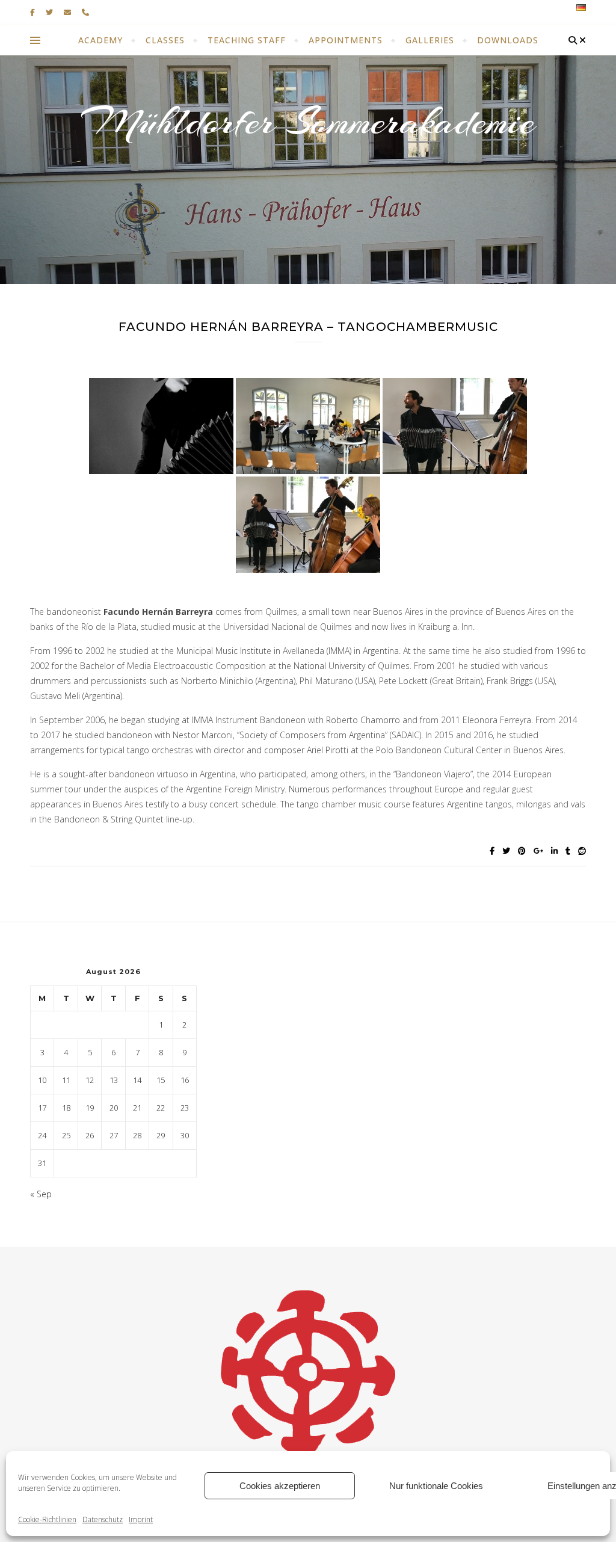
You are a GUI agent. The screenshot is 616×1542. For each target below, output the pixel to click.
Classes (165, 40)
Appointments (346, 40)
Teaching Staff (247, 40)
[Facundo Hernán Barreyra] (161, 426)
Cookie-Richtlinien (47, 1519)
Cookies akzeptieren (279, 1486)
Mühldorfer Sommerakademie (308, 121)
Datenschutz (102, 1519)
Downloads (507, 40)
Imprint (141, 1519)
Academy (100, 40)
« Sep (41, 1194)
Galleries (429, 40)
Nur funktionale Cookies (436, 1486)
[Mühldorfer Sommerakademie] (308, 1372)
